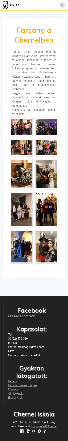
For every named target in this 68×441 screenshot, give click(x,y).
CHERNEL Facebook (21, 315)
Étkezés (13, 389)
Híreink (12, 381)
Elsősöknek (15, 397)
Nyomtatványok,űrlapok (22, 385)
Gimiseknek (15, 393)
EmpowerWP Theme (43, 426)
